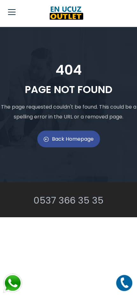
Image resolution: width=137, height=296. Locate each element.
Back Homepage (73, 139)
